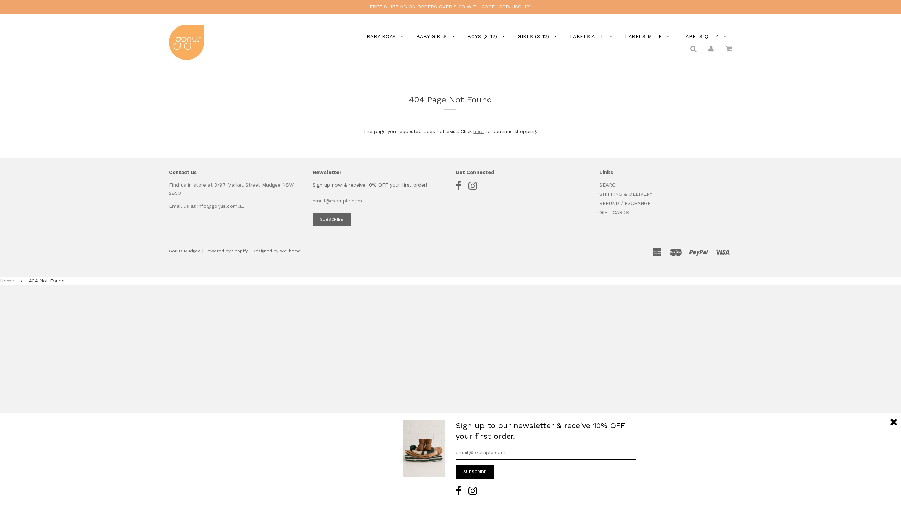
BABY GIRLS (432, 36)
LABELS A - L (588, 36)
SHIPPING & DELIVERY (626, 194)
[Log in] (711, 48)
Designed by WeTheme (276, 251)
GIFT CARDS (614, 212)
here (478, 131)
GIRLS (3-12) (534, 36)
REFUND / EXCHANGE (625, 203)
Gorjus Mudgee (185, 251)
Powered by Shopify (226, 251)
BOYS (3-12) (483, 36)
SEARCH (609, 185)
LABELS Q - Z (701, 36)
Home (7, 280)
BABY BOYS (382, 36)
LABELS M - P (644, 36)
